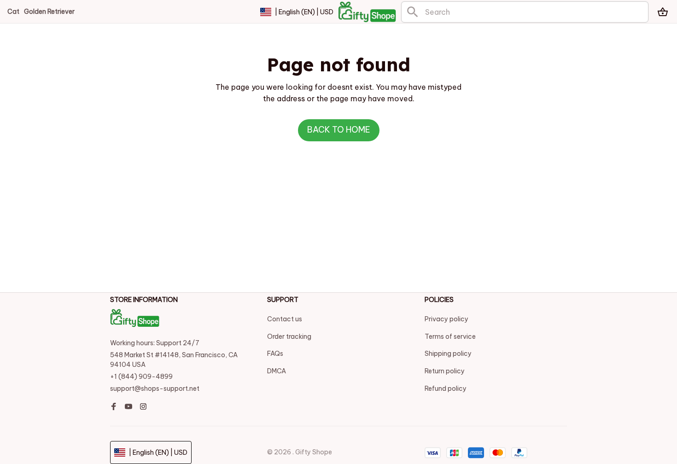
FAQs (275, 353)
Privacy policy (446, 319)
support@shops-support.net (154, 388)
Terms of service (450, 336)
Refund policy (446, 388)
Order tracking (289, 336)
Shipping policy (448, 353)
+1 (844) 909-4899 (141, 376)
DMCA (276, 371)
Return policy (445, 371)
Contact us (284, 319)
